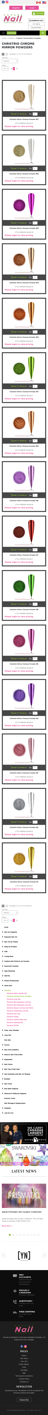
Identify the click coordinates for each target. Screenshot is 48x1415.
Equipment (8, 1059)
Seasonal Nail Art (10, 937)
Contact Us (24, 1382)
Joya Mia (7, 1035)
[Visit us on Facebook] (22, 1346)
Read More (6, 1226)
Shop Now (11, 33)
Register (16, 8)
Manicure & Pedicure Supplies (15, 1093)
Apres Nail (8, 985)
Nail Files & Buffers (11, 1050)
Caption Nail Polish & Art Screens (16, 961)
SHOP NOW (23, 1136)
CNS (6, 951)
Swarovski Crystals (11, 966)
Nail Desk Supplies (11, 1088)
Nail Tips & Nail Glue (12, 1069)
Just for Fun (8, 1113)
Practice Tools (9, 1098)
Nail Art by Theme (11, 942)
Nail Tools (8, 1084)
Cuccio (6, 1045)
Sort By (5, 57)
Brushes (7, 1079)
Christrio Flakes (13, 1016)
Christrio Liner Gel (13, 999)
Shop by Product (10, 946)
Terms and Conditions (24, 1376)
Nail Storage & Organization (14, 1103)
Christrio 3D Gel (13, 1025)
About (24, 1355)
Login (32, 8)
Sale (24, 1373)
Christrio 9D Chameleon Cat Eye (19, 1002)
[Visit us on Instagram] (26, 1346)
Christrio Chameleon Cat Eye (17, 1011)
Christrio (11, 38)
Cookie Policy (24, 1379)
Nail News (24, 1358)
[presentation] (4, 1256)
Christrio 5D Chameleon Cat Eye (19, 1005)
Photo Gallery (24, 1364)
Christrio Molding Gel (15, 1022)
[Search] (43, 33)
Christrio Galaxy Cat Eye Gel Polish (20, 1008)
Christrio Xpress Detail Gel (17, 1019)
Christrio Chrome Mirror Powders (19, 996)
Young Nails (8, 956)
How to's (24, 1361)
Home (4, 38)
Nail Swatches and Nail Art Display (17, 1074)
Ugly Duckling (9, 971)
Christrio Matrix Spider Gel (17, 993)
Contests (24, 1370)
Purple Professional (11, 980)
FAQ (24, 1367)
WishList (23, 114)
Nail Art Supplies (10, 932)
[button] (10, 1235)
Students (7, 1108)
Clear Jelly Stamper (11, 1030)
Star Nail (7, 1040)
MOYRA (7, 976)
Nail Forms (8, 1064)
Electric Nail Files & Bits (13, 1054)
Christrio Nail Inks (13, 1014)
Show (4, 65)
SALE (6, 927)
